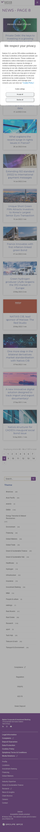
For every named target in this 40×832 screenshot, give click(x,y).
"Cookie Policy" (28, 83)
